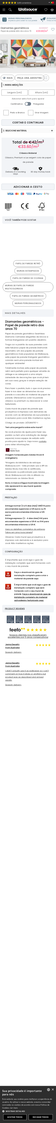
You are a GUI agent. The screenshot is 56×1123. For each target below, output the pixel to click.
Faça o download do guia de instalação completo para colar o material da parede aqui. (31, 575)
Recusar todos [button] (41, 1117)
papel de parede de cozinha (28, 278)
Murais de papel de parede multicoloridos (19, 287)
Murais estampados (28, 270)
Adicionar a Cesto (28, 186)
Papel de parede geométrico (28, 296)
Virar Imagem (41, 112)
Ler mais (14, 1108)
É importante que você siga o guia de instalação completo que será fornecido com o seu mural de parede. (32, 592)
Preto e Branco (17, 112)
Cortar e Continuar (28, 122)
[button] (28, 1111)
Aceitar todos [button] (14, 1117)
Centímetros (17, 104)
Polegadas (38, 104)
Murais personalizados (28, 303)
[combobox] (48, 1089)
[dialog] (28, 1104)
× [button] (53, 1089)
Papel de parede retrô (28, 263)
